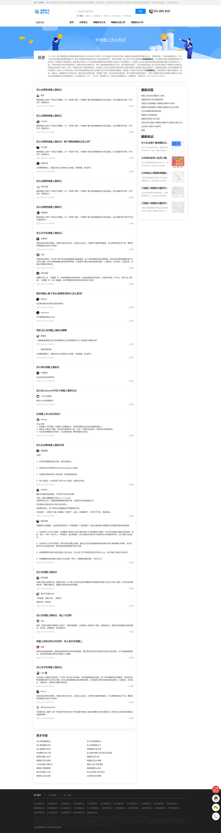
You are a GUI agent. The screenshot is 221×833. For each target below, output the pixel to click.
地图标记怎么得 (93, 756)
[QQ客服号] (216, 798)
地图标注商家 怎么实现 (150, 119)
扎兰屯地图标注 (93, 808)
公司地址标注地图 (94, 776)
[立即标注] (216, 789)
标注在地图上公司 (43, 772)
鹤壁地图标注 (160, 808)
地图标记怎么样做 (94, 760)
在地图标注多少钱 (43, 753)
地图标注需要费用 (43, 768)
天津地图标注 (52, 803)
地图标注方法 (99, 22)
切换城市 (41, 3)
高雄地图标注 (92, 812)
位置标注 (88, 16)
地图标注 (107, 16)
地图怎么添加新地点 (149, 115)
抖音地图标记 (97, 16)
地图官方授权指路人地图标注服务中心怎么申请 (160, 107)
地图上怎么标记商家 (95, 764)
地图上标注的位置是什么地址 (152, 96)
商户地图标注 (116, 16)
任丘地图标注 (65, 808)
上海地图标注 (65, 803)
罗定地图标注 (174, 808)
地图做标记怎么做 (94, 749)
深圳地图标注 (158, 803)
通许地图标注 (147, 808)
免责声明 (168, 819)
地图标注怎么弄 (118, 22)
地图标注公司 (137, 22)
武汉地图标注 (119, 803)
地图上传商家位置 (66, 819)
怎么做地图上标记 (43, 749)
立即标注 (83, 22)
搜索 (140, 11)
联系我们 (159, 819)
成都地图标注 (39, 808)
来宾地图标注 (39, 812)
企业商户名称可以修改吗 (151, 126)
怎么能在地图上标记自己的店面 (99, 753)
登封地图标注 (134, 808)
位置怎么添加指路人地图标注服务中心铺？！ (159, 103)
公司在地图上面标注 (44, 764)
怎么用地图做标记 (43, 741)
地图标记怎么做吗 (43, 760)
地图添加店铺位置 (94, 819)
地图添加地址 (179, 819)
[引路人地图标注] (42, 11)
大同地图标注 (79, 808)
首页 (72, 22)
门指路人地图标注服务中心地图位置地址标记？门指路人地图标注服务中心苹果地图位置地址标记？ (155, 203)
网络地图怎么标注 (94, 768)
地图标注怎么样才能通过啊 (152, 99)
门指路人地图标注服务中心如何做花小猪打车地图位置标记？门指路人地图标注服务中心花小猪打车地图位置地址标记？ (155, 188)
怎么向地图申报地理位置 (151, 111)
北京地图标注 (39, 803)
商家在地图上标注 (43, 756)
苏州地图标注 (79, 803)
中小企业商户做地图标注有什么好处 (155, 143)
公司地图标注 (126, 16)
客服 (143, 130)
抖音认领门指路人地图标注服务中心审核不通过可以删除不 (164, 122)
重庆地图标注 (172, 803)
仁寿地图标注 (65, 812)
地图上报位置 (51, 819)
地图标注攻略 (136, 819)
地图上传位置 (80, 819)
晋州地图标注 (52, 808)
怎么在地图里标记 (94, 741)
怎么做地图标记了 (94, 745)
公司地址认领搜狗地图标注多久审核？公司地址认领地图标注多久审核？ (155, 173)
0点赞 (131, 106)
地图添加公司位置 (110, 819)
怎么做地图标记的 (43, 745)
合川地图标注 (52, 812)
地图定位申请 (39, 819)
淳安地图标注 (120, 808)
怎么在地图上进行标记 (96, 772)
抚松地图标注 (107, 808)
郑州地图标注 (105, 803)
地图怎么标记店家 (43, 776)
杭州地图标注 (92, 803)
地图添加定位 (124, 819)
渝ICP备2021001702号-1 (106, 825)
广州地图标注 (145, 803)
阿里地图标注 (79, 812)
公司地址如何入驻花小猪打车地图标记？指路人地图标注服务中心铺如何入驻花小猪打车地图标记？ (155, 158)
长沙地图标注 (132, 803)
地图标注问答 (149, 819)
